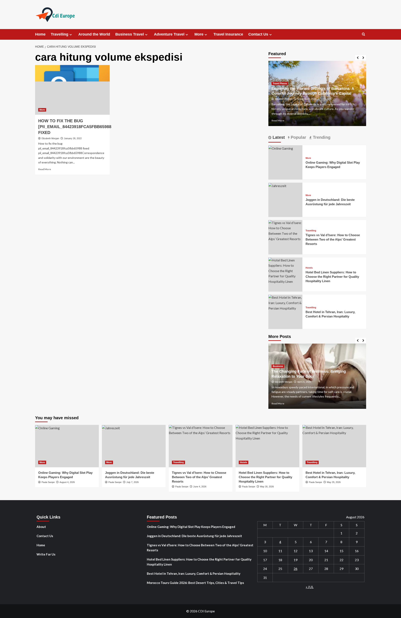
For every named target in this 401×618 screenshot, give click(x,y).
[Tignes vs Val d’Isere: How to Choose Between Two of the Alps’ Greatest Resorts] (285, 230)
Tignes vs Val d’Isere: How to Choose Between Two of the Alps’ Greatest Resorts (333, 239)
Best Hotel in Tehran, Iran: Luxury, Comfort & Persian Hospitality (193, 573)
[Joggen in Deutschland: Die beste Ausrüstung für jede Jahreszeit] (277, 185)
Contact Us (258, 34)
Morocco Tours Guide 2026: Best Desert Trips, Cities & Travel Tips (195, 583)
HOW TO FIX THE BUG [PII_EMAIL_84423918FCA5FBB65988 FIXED (74, 127)
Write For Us (46, 554)
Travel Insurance (228, 34)
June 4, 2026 (199, 486)
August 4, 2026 (67, 482)
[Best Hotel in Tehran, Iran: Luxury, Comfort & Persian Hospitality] (285, 302)
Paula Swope (48, 482)
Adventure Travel (169, 34)
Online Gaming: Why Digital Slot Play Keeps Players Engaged (191, 527)
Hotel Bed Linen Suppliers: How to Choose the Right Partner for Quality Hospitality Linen (332, 276)
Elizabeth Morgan (50, 138)
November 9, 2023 (306, 99)
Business (278, 366)
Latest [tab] (278, 137)
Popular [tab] (297, 137)
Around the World (94, 34)
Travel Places (280, 83)
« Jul (309, 587)
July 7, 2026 (132, 482)
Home (40, 34)
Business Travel (129, 34)
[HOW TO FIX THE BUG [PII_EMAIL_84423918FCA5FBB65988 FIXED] (72, 90)
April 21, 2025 (304, 382)
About (41, 527)
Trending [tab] (321, 137)
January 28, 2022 (73, 138)
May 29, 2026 (334, 482)
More (198, 34)
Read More (44, 169)
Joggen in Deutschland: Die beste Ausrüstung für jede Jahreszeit (194, 536)
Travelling (59, 34)
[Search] (363, 34)
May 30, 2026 (267, 486)
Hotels (309, 268)
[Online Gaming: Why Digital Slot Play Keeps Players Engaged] (280, 148)
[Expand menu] (70, 34)
